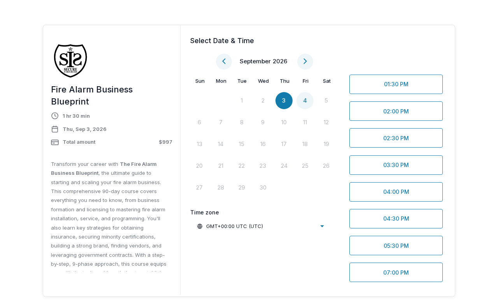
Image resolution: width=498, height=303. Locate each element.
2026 (280, 61)
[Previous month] (224, 62)
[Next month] (305, 62)
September (255, 61)
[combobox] (260, 226)
